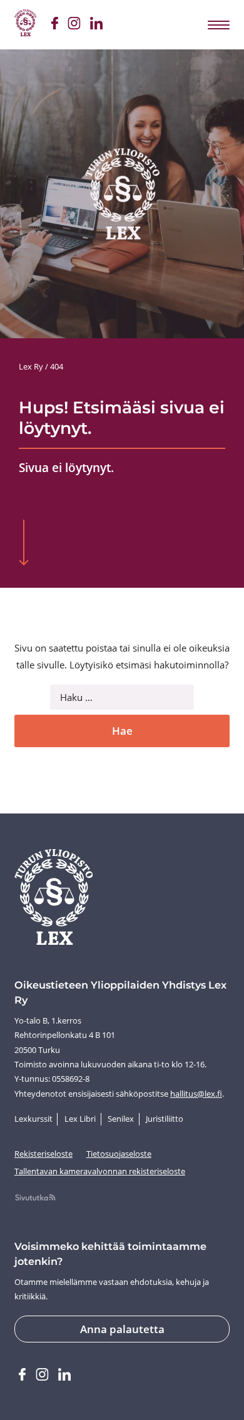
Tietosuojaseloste (118, 1153)
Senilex (121, 1118)
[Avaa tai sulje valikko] (218, 24)
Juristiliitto (164, 1118)
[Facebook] (54, 25)
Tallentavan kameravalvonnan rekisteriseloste (99, 1171)
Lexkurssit (33, 1118)
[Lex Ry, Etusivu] (25, 24)
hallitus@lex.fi (196, 1093)
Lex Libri (80, 1118)
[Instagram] (74, 25)
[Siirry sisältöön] (24, 544)
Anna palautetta (122, 1329)
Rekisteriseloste (43, 1153)
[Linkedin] (96, 25)
